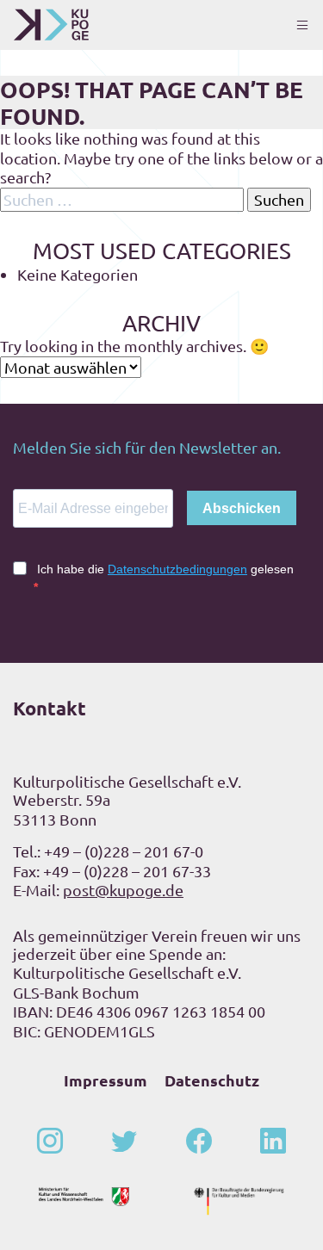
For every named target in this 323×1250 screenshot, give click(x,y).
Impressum (105, 1080)
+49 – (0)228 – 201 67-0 (123, 851)
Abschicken (241, 508)
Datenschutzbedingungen (177, 569)
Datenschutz (212, 1080)
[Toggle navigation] (302, 25)
